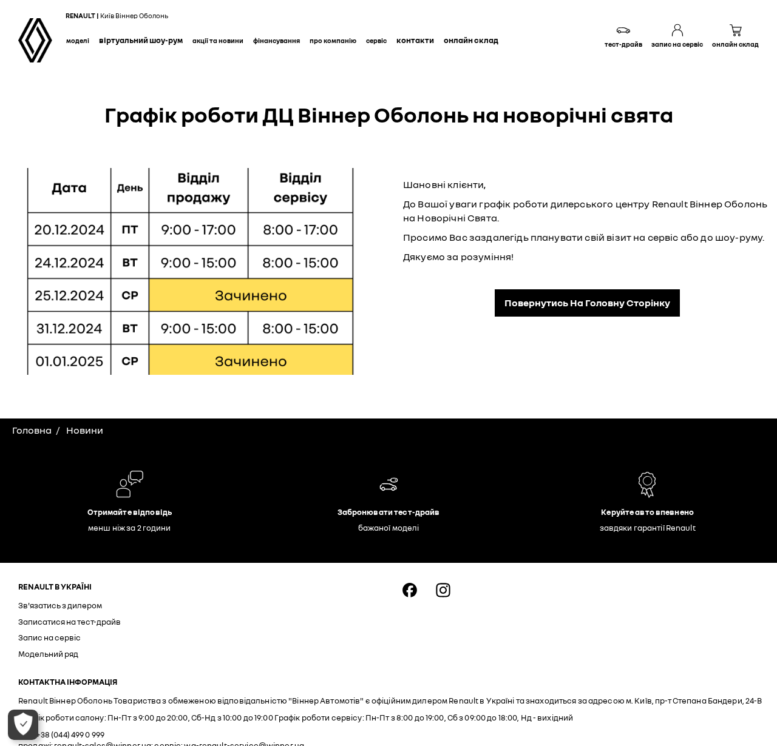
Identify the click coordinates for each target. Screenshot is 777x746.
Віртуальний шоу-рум (141, 40)
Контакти (415, 40)
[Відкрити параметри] (23, 725)
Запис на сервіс (49, 637)
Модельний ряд (48, 654)
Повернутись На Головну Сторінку (587, 303)
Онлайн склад (471, 40)
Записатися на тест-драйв (69, 622)
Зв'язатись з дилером (60, 605)
